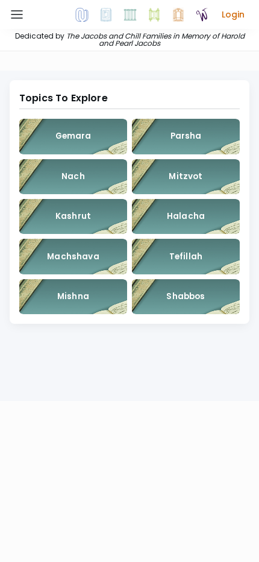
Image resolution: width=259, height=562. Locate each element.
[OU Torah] (82, 14)
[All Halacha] (130, 14)
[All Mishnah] (106, 14)
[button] (233, 14)
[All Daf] (178, 14)
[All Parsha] (154, 14)
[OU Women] (202, 14)
